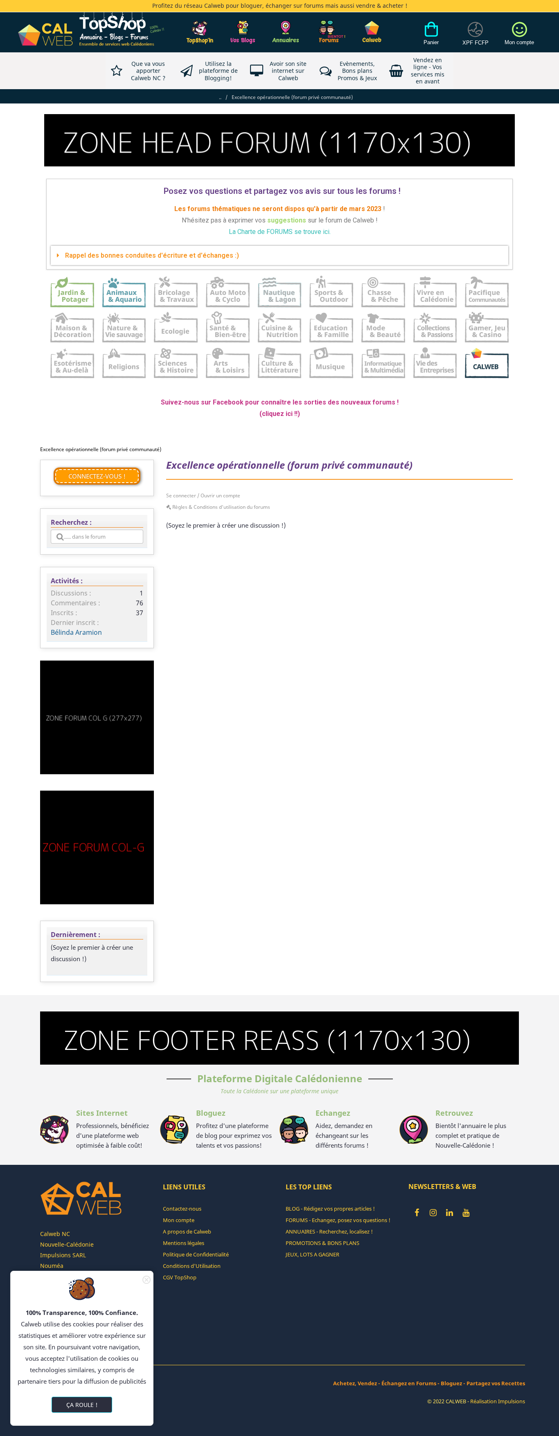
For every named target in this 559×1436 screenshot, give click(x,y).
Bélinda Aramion (76, 632)
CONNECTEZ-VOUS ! (97, 476)
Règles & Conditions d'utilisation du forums (220, 506)
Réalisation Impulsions (497, 1401)
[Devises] (475, 38)
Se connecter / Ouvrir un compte (203, 495)
